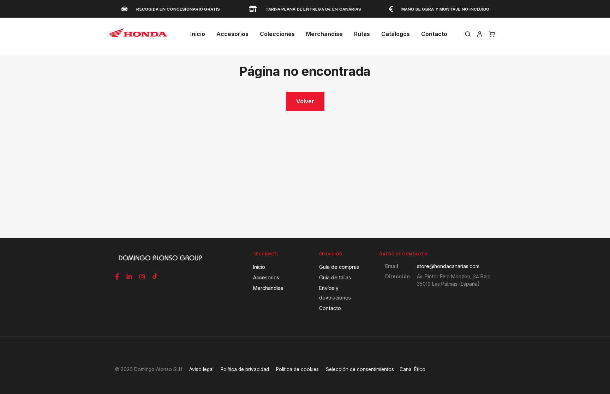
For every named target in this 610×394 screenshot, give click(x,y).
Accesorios (266, 277)
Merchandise (324, 33)
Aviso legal (201, 369)
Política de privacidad (245, 369)
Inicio (197, 33)
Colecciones (277, 33)
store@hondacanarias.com (448, 266)
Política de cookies (297, 369)
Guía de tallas (335, 277)
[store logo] (138, 35)
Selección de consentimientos (360, 369)
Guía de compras (339, 267)
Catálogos (395, 33)
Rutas (362, 33)
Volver (305, 101)
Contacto (434, 33)
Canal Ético (412, 369)
